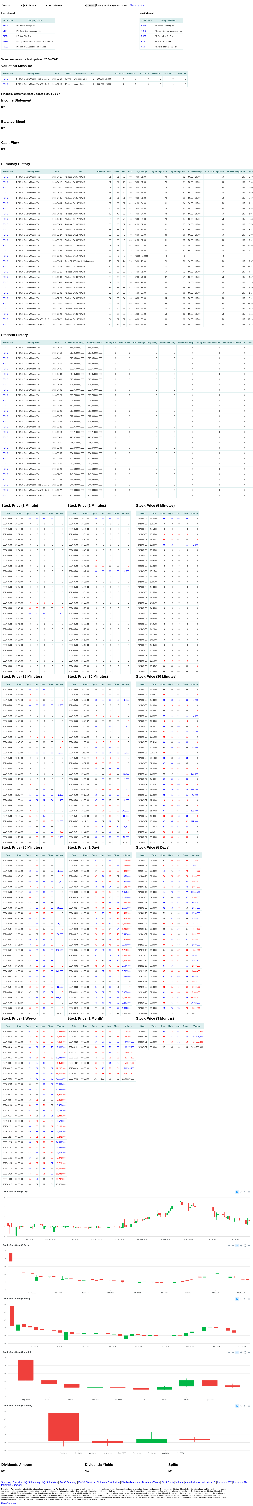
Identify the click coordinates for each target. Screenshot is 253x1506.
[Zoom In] (229, 1192)
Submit (91, 5)
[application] (126, 1215)
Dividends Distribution (108, 1482)
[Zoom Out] (233, 1192)
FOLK (5, 79)
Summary (6, 1482)
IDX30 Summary (68, 1482)
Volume (179, 1482)
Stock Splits (167, 1482)
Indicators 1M (240, 1482)
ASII (143, 47)
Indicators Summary (11, 1485)
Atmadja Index (192, 1482)
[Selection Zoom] (237, 1192)
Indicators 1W (224, 1482)
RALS (5, 47)
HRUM (5, 26)
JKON (5, 41)
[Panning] (241, 1192)
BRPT (143, 36)
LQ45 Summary (32, 1482)
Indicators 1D (209, 1482)
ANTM (144, 26)
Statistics (17, 1482)
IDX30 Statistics (86, 1482)
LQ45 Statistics (50, 1482)
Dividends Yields (151, 1482)
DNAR (5, 31)
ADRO (144, 31)
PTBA (143, 41)
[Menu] (249, 1192)
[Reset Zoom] (245, 1192)
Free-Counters (8, 1503)
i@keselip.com (136, 5)
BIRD (5, 36)
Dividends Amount (130, 1482)
